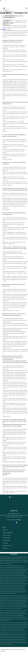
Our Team (6, 21)
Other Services (8, 17)
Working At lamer (9, 23)
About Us (6, 10)
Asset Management (10, 15)
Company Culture (8, 11)
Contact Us (7, 25)
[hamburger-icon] (26, 8)
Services (6, 13)
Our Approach (8, 20)
